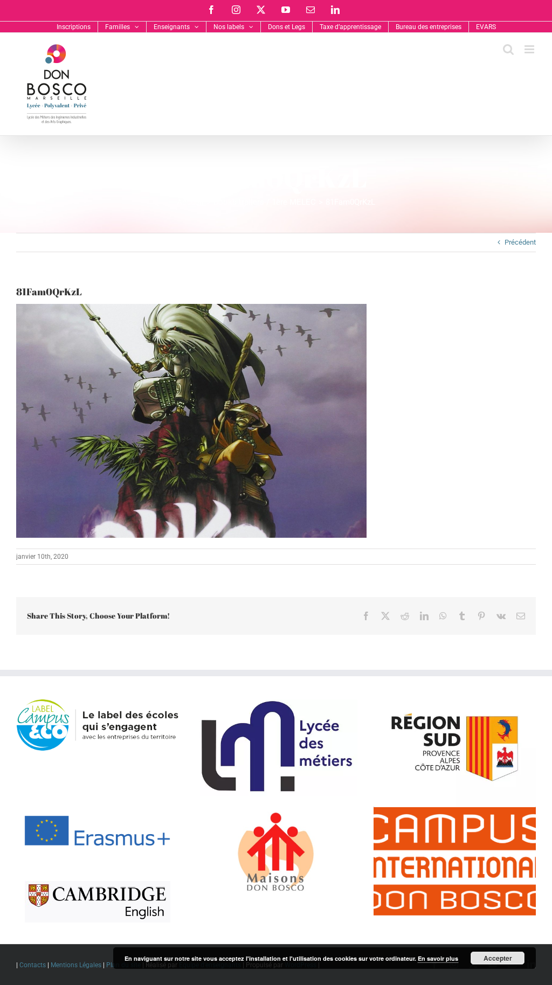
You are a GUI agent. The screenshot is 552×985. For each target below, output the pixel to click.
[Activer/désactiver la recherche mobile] (508, 49)
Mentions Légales (76, 965)
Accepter (498, 958)
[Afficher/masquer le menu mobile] (530, 49)
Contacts (32, 965)
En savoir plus (438, 958)
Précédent (520, 242)
